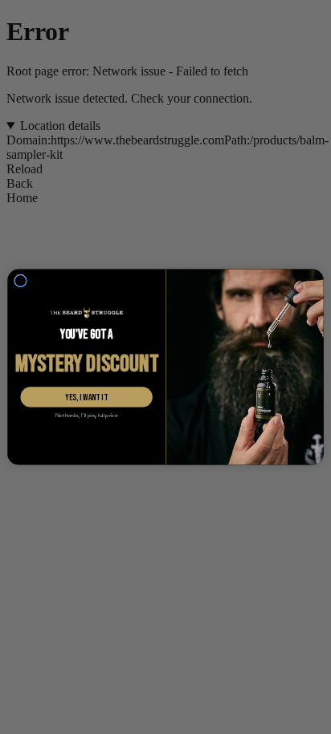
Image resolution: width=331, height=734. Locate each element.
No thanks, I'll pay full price (86, 416)
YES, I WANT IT (86, 397)
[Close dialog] (21, 280)
